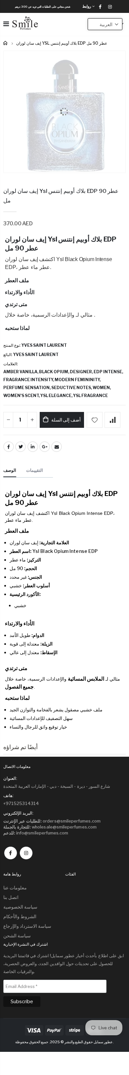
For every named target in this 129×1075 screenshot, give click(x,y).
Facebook (8, 446)
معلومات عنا (15, 887)
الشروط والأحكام (19, 916)
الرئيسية (5, 43)
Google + (44, 446)
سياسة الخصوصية (20, 907)
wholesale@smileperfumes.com (50, 826)
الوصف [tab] (9, 470)
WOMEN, (102, 387)
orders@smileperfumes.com (52, 821)
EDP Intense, (109, 371)
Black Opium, (54, 371)
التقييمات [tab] (34, 470)
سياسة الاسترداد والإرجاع (27, 926)
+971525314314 (21, 803)
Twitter (20, 446)
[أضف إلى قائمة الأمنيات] (95, 420)
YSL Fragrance (90, 395)
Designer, (82, 371)
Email (56, 446)
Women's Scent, (21, 395)
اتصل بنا (11, 897)
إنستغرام (26, 853)
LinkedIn (32, 446)
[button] (105, 24)
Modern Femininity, (78, 379)
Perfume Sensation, (27, 387)
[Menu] (6, 24)
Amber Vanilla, (21, 371)
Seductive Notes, (72, 387)
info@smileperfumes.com (35, 832)
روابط (86, 6)
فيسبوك (10, 853)
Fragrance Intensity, (29, 379)
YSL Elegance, (56, 395)
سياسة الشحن (17, 935)
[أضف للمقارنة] (112, 420)
